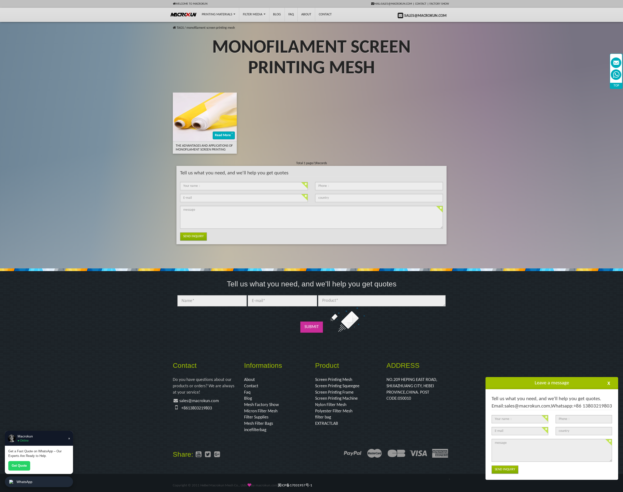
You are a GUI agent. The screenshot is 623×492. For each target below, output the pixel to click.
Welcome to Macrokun (191, 3)
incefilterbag (255, 430)
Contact (420, 3)
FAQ (291, 14)
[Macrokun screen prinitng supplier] (183, 14)
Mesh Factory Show (261, 405)
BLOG (277, 14)
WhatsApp (24, 482)
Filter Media (253, 14)
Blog (248, 398)
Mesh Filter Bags (258, 423)
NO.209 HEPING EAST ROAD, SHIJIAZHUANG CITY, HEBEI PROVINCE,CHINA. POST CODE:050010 (411, 389)
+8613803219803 (196, 408)
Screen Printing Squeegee (337, 386)
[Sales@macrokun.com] (616, 62)
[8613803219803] (616, 74)
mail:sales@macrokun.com (393, 3)
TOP (616, 85)
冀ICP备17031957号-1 (295, 485)
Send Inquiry (193, 236)
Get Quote (19, 465)
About (306, 14)
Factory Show (439, 3)
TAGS (180, 28)
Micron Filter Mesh (260, 411)
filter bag (323, 417)
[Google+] (217, 455)
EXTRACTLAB (326, 423)
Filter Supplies (256, 417)
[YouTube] (199, 455)
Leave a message (552, 383)
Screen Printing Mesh (333, 380)
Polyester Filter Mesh (333, 411)
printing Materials (217, 14)
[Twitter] (208, 455)
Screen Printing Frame (334, 392)
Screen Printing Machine (336, 398)
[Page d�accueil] (174, 28)
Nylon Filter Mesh (330, 405)
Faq (247, 392)
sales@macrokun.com (199, 401)
